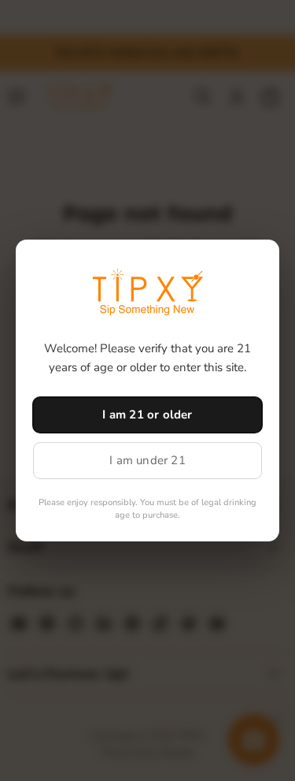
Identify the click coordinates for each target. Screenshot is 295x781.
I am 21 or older (147, 414)
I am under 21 (147, 460)
